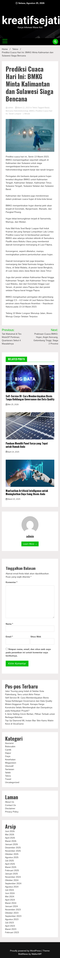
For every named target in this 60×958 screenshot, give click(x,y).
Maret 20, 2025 (13, 499)
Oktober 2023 (11, 913)
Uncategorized (12, 782)
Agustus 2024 (11, 886)
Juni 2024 (10, 893)
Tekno (34, 108)
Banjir (47, 108)
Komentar (11, 582)
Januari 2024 (11, 906)
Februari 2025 (12, 870)
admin (11, 108)
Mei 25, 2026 (13, 404)
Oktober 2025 (11, 854)
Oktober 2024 (11, 880)
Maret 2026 (10, 841)
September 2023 (13, 916)
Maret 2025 (10, 867)
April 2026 (10, 838)
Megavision (10, 762)
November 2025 (13, 851)
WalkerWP (36, 954)
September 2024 (13, 883)
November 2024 (13, 877)
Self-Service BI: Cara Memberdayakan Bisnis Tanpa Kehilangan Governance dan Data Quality (30, 397)
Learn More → (30, 544)
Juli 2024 (9, 890)
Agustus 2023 (11, 919)
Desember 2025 (13, 847)
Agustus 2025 (11, 857)
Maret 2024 (10, 903)
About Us (9, 802)
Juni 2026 (10, 831)
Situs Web (35, 636)
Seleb (8, 772)
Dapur (8, 753)
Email (9, 636)
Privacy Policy (11, 811)
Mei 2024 (9, 896)
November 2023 (13, 909)
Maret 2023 (10, 929)
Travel (8, 779)
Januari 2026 (11, 844)
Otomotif (9, 766)
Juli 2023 (9, 922)
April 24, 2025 (13, 452)
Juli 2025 (9, 860)
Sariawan (9, 769)
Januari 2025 (11, 873)
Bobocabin (10, 746)
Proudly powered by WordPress (25, 950)
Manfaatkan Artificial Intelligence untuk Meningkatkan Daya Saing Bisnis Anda (27, 492)
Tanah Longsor (15, 114)
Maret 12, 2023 (23, 108)
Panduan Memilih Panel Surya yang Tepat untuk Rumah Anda (27, 444)
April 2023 (10, 926)
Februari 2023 (12, 932)
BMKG (32, 111)
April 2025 (10, 864)
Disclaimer (10, 808)
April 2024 (10, 900)
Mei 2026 (9, 834)
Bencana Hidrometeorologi (17, 111)
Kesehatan (10, 759)
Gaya (7, 756)
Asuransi (9, 743)
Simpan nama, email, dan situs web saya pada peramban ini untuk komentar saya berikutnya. (28, 652)
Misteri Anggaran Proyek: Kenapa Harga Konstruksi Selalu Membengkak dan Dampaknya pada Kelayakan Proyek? (28, 707)
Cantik (8, 749)
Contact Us (10, 805)
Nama (9, 624)
